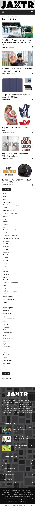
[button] (3, 12)
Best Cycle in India (8, 210)
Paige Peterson (6, 99)
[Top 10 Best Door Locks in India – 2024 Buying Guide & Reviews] (17, 143)
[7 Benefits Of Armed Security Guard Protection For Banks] (17, 58)
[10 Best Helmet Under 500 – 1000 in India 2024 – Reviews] (17, 170)
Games (5, 277)
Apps (4, 199)
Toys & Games (7, 355)
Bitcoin (5, 216)
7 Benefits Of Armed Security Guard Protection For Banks (17, 69)
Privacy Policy (28, 505)
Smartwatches (7, 333)
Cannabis (5, 224)
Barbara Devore (6, 73)
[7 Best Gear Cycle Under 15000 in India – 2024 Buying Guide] (6, 430)
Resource (6, 327)
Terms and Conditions (16, 505)
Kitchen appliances (8, 308)
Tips (4, 349)
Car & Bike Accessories (10, 230)
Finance (5, 263)
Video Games (7, 363)
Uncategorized (7, 360)
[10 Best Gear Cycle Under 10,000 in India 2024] (6, 448)
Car (4, 227)
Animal (5, 196)
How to (5, 302)
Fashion (5, 258)
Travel (5, 358)
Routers (5, 330)
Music (5, 316)
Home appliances (8, 296)
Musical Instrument (9, 319)
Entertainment (7, 255)
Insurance (6, 305)
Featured (5, 260)
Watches (5, 366)
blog (4, 219)
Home (3, 16)
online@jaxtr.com (21, 416)
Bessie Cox (4, 47)
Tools (4, 352)
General (5, 280)
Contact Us (6, 505)
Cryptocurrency (7, 241)
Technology (6, 346)
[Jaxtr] (17, 5)
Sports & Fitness (8, 338)
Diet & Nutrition (8, 244)
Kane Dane (5, 132)
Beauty (5, 208)
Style (4, 344)
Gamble (5, 271)
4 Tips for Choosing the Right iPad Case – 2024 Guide (17, 96)
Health (5, 288)
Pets (4, 321)
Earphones (6, 246)
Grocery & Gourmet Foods (11, 283)
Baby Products (7, 202)
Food (4, 269)
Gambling (6, 274)
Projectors (6, 324)
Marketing (6, 310)
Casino (5, 233)
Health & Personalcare (10, 291)
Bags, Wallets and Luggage (11, 205)
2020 (4, 194)
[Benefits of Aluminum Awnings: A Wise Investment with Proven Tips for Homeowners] (17, 30)
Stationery (6, 341)
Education (6, 249)
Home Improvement (9, 299)
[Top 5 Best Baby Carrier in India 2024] (17, 114)
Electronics (6, 252)
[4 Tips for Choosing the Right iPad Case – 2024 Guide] (17, 84)
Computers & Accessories (11, 238)
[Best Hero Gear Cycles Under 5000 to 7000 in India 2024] (6, 439)
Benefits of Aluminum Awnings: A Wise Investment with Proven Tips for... (16, 42)
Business (5, 221)
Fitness (5, 266)
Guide (4, 285)
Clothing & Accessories (10, 235)
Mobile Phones (7, 313)
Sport (4, 335)
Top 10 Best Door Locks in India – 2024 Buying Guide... (16, 155)
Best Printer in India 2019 (10, 213)
